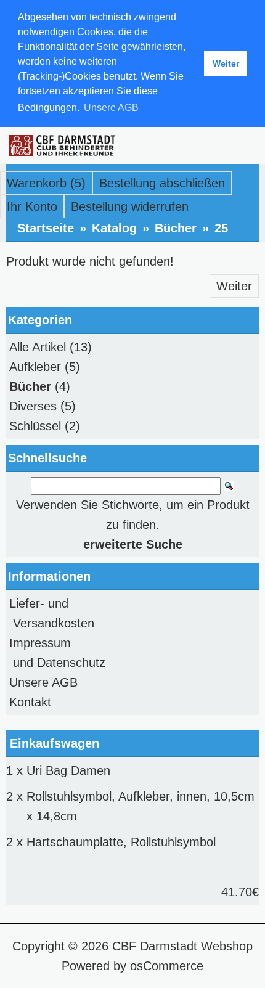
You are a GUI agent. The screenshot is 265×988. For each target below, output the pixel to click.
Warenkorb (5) (46, 183)
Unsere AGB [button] (111, 107)
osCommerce (166, 966)
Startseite (45, 228)
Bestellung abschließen (162, 183)
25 (221, 228)
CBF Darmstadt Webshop (182, 946)
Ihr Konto (32, 206)
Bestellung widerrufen (130, 206)
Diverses (33, 406)
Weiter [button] (226, 63)
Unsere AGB (43, 682)
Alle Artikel (37, 347)
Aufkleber (35, 367)
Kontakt (30, 702)
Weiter (234, 286)
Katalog (114, 228)
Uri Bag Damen (68, 770)
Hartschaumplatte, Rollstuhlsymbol (121, 842)
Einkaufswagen (54, 743)
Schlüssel (35, 426)
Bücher (176, 228)
